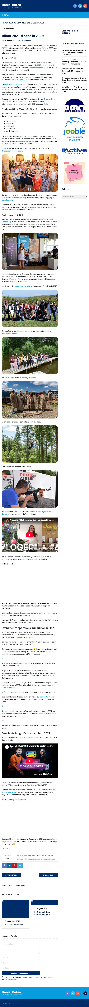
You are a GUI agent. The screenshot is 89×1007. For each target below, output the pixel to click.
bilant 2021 (20, 885)
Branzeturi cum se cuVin (12, 151)
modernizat (36, 67)
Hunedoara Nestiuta (23, 286)
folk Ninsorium (24, 141)
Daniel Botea (11, 4)
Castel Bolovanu (47, 697)
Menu (6, 15)
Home (4, 23)
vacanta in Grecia (17, 80)
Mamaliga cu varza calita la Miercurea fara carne (74, 52)
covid (51, 65)
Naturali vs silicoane (14, 925)
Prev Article (12, 875)
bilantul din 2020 (11, 84)
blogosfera (14, 23)
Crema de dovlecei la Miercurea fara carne (73, 71)
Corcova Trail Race (12, 651)
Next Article (47, 875)
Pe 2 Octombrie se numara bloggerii (42, 913)
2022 (10, 885)
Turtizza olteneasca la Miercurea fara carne (74, 89)
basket (30, 637)
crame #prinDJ (19, 197)
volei (21, 637)
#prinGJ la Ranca (28, 378)
